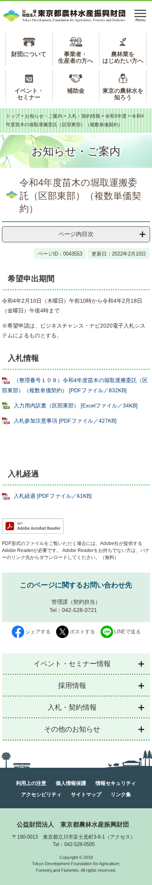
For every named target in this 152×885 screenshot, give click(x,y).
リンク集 (121, 794)
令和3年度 (116, 116)
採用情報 (72, 685)
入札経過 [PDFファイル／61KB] (53, 496)
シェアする (38, 632)
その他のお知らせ (72, 729)
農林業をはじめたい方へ (123, 57)
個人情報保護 (71, 783)
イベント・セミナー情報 (72, 664)
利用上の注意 (31, 783)
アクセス (120, 837)
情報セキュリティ (115, 783)
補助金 (76, 90)
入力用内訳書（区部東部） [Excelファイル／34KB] (76, 405)
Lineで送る (127, 632)
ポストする (82, 632)
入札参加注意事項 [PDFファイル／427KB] (65, 421)
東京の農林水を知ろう (123, 93)
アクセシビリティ (41, 794)
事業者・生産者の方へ (75, 57)
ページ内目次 (76, 234)
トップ (13, 116)
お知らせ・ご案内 (43, 116)
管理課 (59, 602)
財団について (28, 54)
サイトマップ (86, 794)
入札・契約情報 (83, 116)
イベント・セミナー (29, 93)
